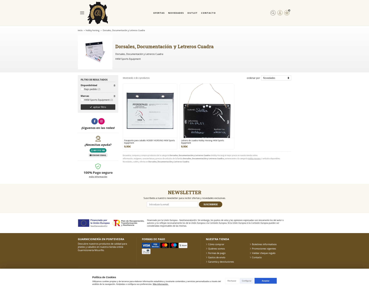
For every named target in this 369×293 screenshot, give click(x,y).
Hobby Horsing (254, 158)
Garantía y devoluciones (221, 261)
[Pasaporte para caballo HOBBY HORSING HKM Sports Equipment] (150, 111)
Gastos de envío (216, 257)
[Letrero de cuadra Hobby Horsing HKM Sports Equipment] (207, 111)
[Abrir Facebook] (94, 121)
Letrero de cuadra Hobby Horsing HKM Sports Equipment (202, 141)
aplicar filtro (99, 107)
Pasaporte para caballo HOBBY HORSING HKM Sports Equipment (149, 141)
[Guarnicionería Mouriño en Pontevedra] (98, 13)
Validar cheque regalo (263, 253)
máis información (98, 177)
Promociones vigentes (264, 248)
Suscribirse (211, 204)
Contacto (257, 257)
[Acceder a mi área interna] (280, 12)
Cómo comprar (216, 244)
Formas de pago (217, 253)
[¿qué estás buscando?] (273, 12)
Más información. (161, 284)
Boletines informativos (264, 244)
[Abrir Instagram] (101, 121)
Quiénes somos (216, 248)
